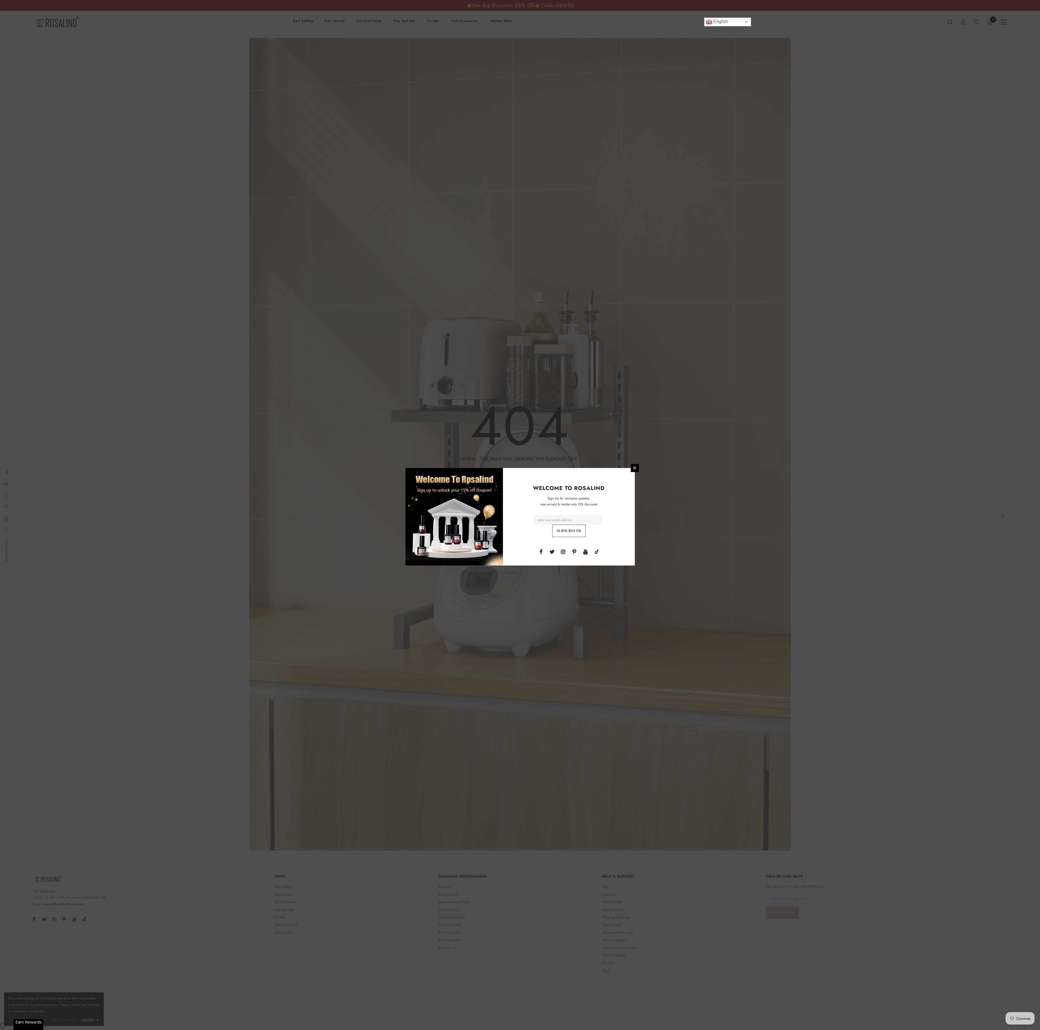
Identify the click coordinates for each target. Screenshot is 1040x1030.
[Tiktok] (597, 551)
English (720, 21)
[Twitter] (552, 551)
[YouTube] (585, 551)
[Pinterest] (574, 551)
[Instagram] (563, 551)
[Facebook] (541, 551)
